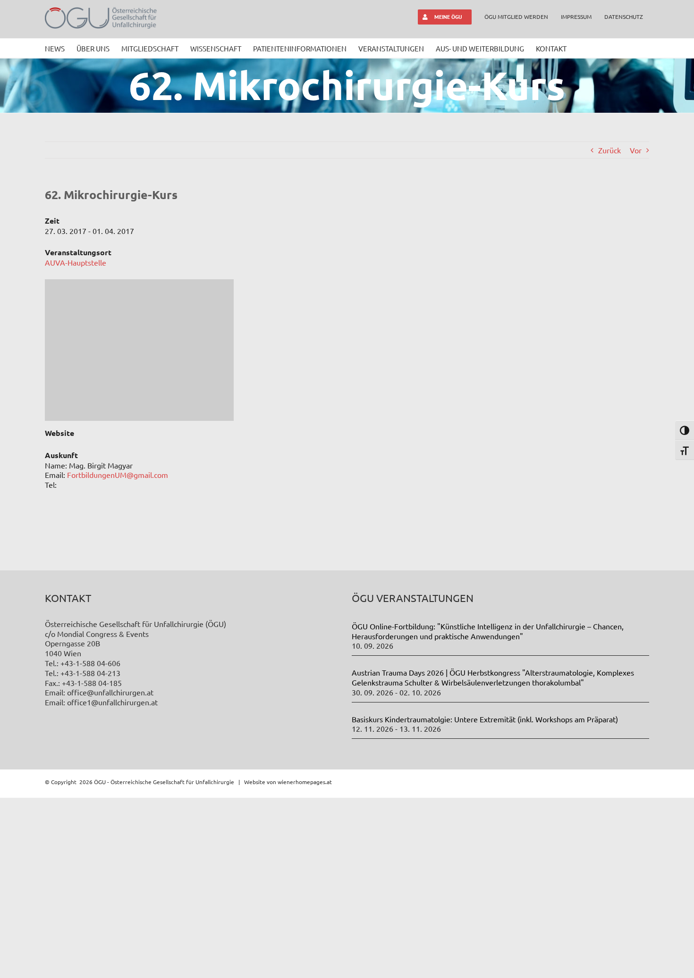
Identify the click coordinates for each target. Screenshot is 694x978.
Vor (636, 150)
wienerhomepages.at (305, 782)
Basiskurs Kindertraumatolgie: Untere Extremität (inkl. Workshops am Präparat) (485, 719)
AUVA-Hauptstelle (75, 262)
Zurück (609, 150)
